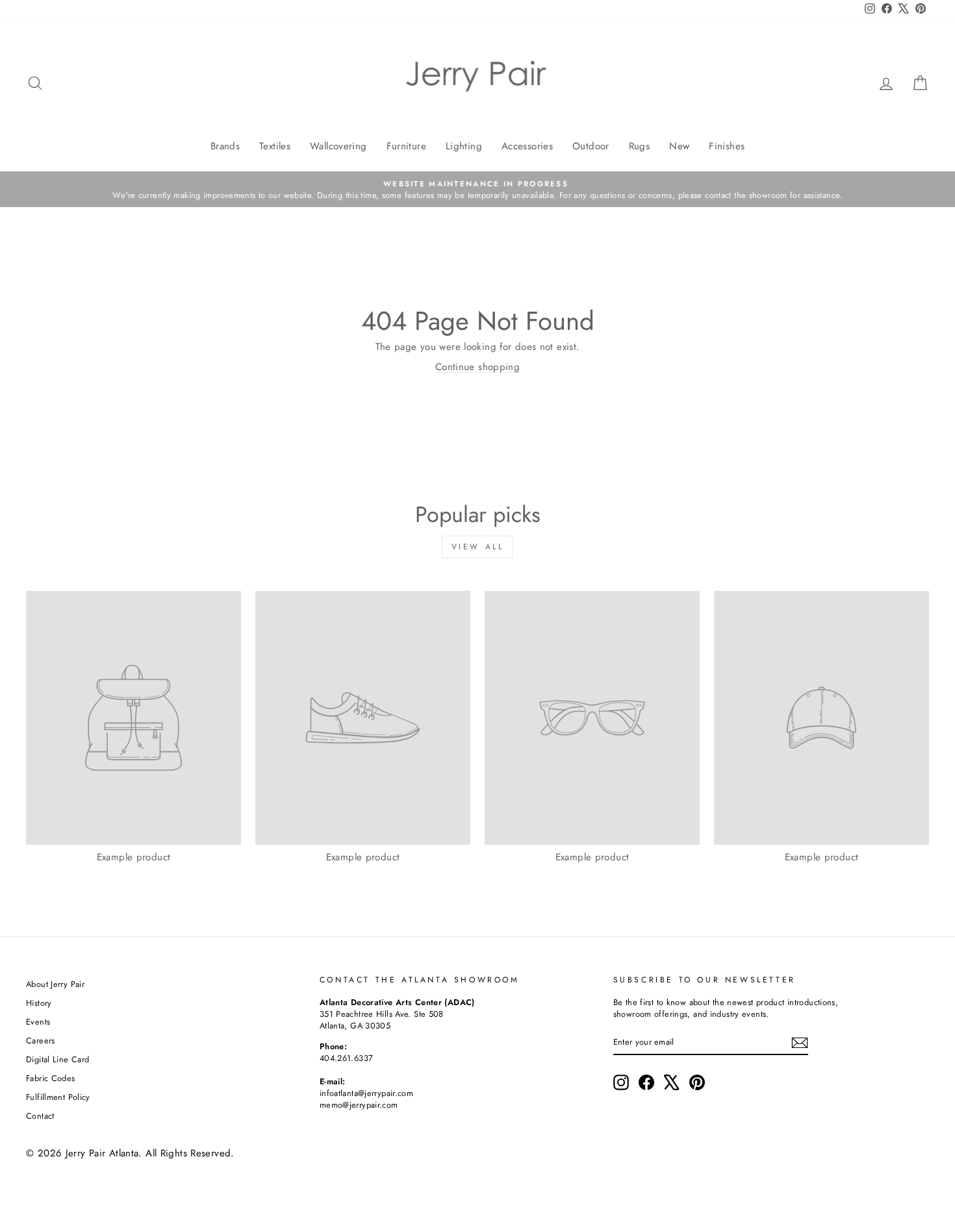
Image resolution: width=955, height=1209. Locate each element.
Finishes (727, 146)
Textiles (274, 146)
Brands (225, 146)
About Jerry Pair (55, 984)
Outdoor (590, 146)
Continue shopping (477, 367)
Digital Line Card (57, 1059)
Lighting (464, 146)
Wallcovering (338, 146)
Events (38, 1022)
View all (478, 547)
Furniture (406, 146)
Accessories (527, 146)
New (679, 146)
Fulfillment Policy (58, 1097)
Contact (40, 1116)
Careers (40, 1040)
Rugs (639, 146)
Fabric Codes (50, 1078)
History (39, 1003)
